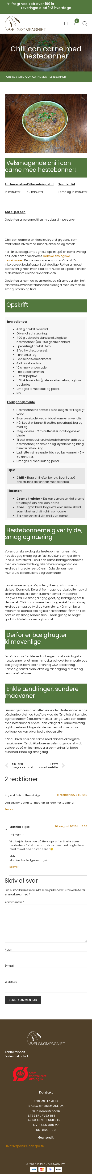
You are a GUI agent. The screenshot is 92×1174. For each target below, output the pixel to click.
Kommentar (14, 902)
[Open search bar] (85, 23)
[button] (66, 23)
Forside (10, 77)
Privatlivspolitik (15, 1146)
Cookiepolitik (35, 1146)
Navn (8, 949)
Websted (11, 981)
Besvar (9, 809)
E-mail (9, 965)
